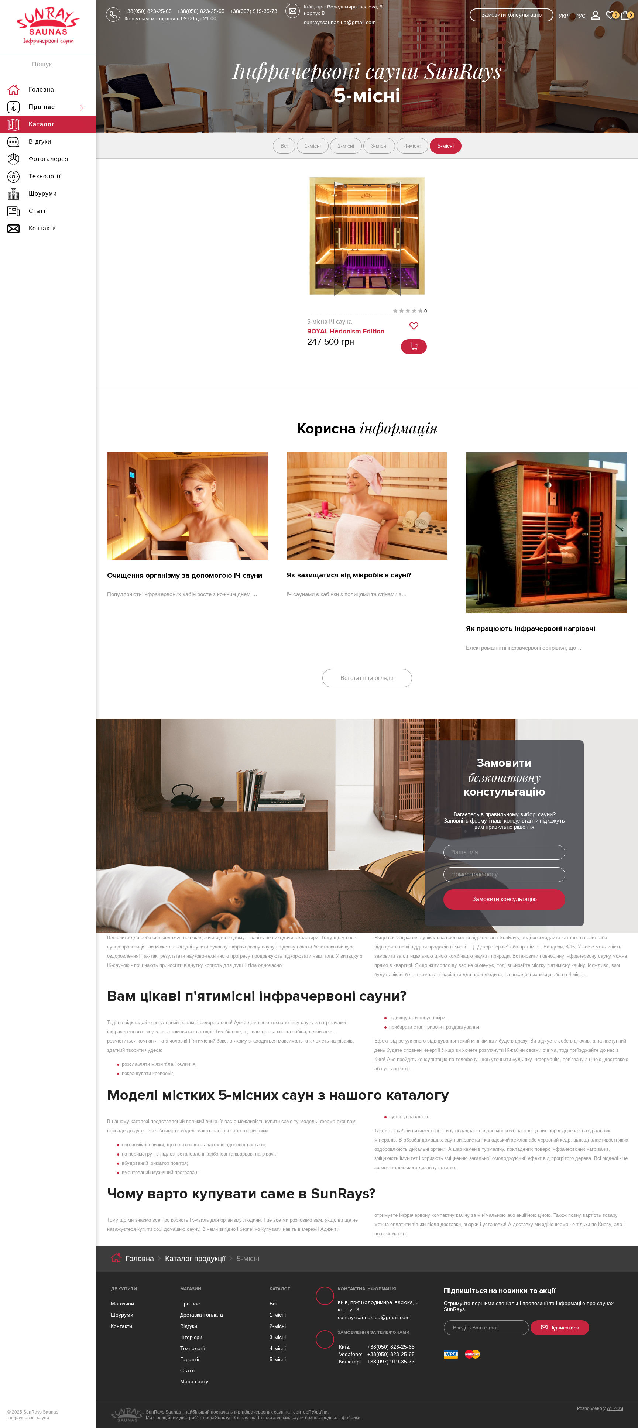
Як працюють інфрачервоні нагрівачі (530, 628)
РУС (580, 16)
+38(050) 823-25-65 (148, 11)
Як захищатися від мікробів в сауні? (349, 575)
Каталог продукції (195, 1258)
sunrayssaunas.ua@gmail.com (340, 22)
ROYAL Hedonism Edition (345, 331)
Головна (140, 1258)
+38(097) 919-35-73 (253, 11)
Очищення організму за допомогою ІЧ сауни (184, 575)
